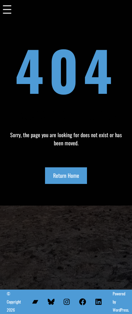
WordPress (120, 310)
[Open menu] (7, 11)
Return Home (66, 175)
